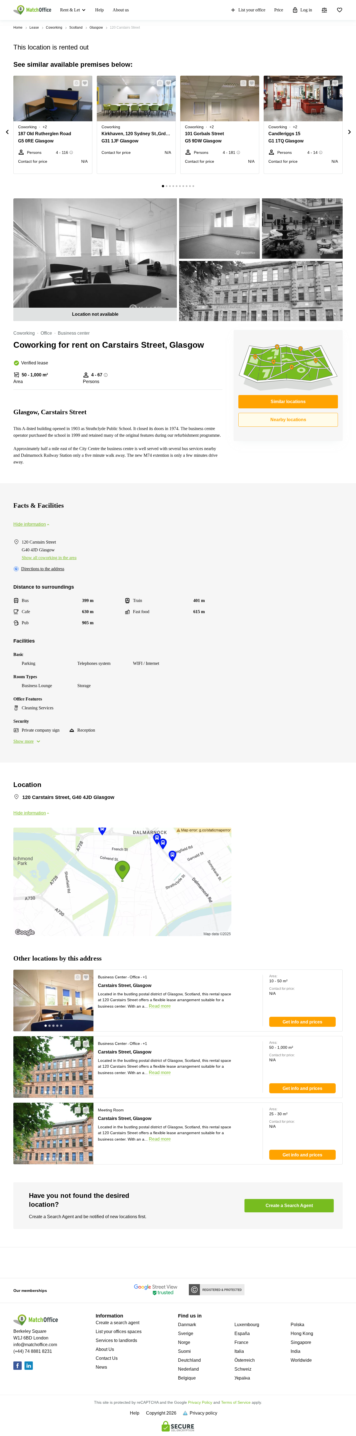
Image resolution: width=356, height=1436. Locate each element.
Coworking (54, 27)
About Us (105, 1349)
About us (121, 10)
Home (18, 27)
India (295, 1351)
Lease (34, 27)
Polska (297, 1324)
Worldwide (301, 1360)
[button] (75, 83)
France (241, 1342)
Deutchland (189, 1360)
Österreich (244, 1360)
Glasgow (96, 27)
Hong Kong (302, 1333)
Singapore (301, 1342)
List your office (251, 10)
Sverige (185, 1333)
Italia (239, 1351)
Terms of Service (236, 1402)
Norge (184, 1342)
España (242, 1333)
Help (99, 10)
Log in (306, 10)
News (101, 1367)
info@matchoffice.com (35, 1344)
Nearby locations (288, 419)
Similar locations (288, 401)
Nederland (188, 1369)
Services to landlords (116, 1340)
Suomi (184, 1351)
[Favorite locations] (340, 10)
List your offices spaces (119, 1331)
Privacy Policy (200, 1402)
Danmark (187, 1324)
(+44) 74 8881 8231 (32, 1351)
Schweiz (242, 1369)
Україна (242, 1378)
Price (278, 10)
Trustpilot (21, 1262)
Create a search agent (117, 1322)
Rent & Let (70, 10)
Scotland (76, 27)
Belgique (187, 1378)
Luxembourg (246, 1324)
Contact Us (107, 1358)
